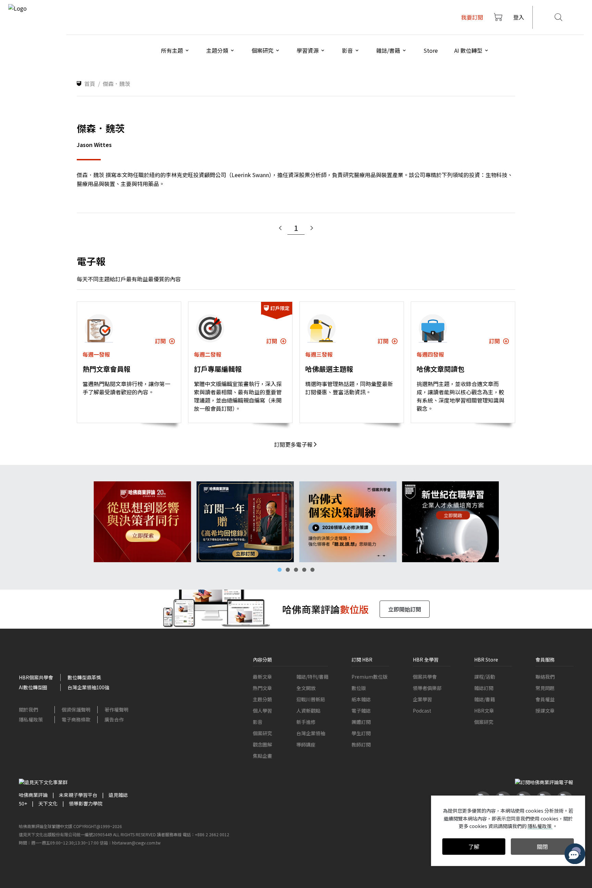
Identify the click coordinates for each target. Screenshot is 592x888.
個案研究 (262, 733)
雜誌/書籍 (484, 699)
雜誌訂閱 (483, 687)
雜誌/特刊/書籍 (312, 676)
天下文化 (48, 803)
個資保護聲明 (76, 709)
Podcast (422, 710)
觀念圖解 (262, 744)
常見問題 (545, 687)
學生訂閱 (361, 733)
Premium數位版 (369, 676)
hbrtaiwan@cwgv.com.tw (136, 843)
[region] (296, 522)
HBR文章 (484, 710)
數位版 (359, 687)
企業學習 (422, 699)
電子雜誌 (361, 710)
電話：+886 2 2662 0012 (206, 834)
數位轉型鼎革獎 (84, 677)
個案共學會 (425, 676)
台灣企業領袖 (310, 733)
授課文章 (545, 710)
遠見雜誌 (118, 794)
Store (430, 50)
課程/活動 (484, 676)
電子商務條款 (76, 719)
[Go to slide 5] (312, 570)
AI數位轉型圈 (33, 687)
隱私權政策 (31, 719)
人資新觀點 (308, 710)
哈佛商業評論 (33, 794)
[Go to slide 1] (280, 570)
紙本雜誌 (361, 699)
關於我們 (28, 709)
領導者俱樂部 (427, 687)
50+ (23, 803)
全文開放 (306, 687)
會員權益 (545, 699)
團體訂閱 (361, 721)
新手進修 (306, 721)
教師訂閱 (361, 744)
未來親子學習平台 (78, 794)
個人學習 (262, 710)
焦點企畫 (262, 755)
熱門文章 (262, 687)
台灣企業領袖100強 (88, 687)
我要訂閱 (472, 17)
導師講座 (306, 744)
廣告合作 (114, 719)
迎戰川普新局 (310, 699)
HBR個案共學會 (36, 677)
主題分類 (262, 699)
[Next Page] (312, 228)
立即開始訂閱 (404, 609)
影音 (257, 721)
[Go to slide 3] (296, 570)
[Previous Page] (280, 228)
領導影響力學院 (85, 803)
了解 (473, 846)
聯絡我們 (545, 676)
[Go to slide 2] (288, 570)
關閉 (542, 846)
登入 (518, 17)
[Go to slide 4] (304, 570)
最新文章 (262, 676)
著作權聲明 (116, 709)
